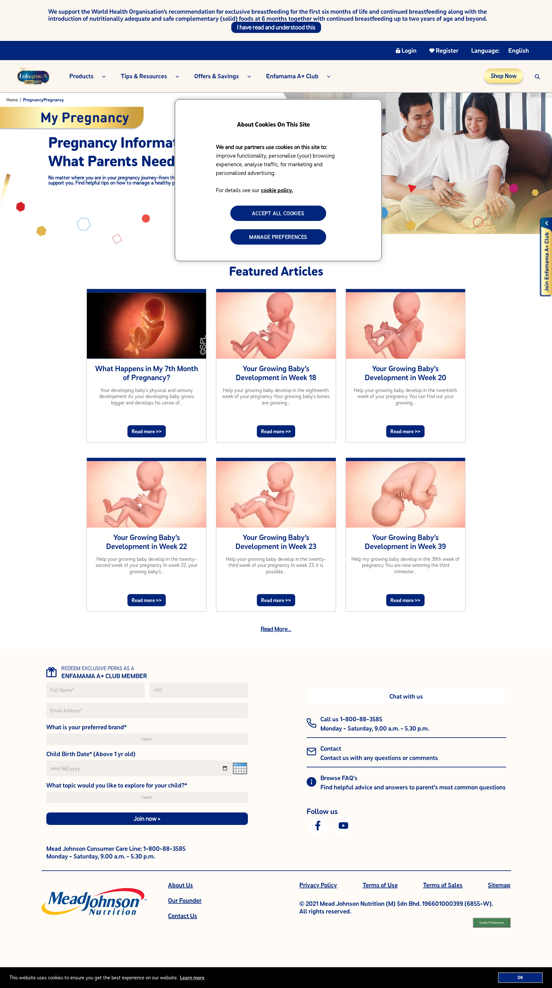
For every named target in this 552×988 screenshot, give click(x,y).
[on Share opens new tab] (318, 825)
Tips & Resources (144, 76)
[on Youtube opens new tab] (343, 825)
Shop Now (504, 76)
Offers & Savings (216, 76)
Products (81, 76)
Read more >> (147, 431)
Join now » (147, 818)
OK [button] (520, 977)
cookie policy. (277, 190)
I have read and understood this (276, 27)
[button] (537, 76)
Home (12, 100)
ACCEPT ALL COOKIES (278, 213)
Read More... (276, 629)
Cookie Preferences (491, 923)
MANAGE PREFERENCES (278, 237)
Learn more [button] (192, 977)
